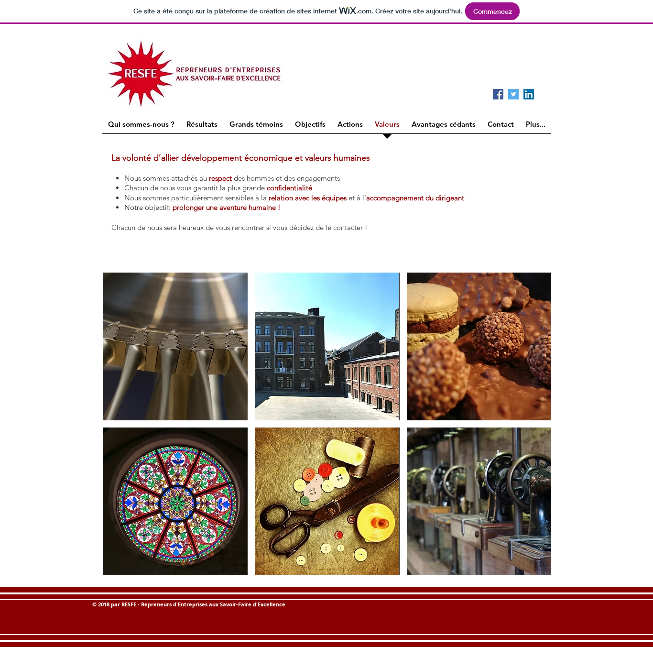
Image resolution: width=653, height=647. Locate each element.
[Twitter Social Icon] (513, 94)
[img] (175, 346)
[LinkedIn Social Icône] (528, 94)
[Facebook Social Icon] (498, 94)
